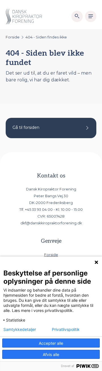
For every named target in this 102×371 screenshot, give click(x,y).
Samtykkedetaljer (19, 329)
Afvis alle (51, 354)
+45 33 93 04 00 (39, 209)
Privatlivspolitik (66, 329)
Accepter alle (51, 343)
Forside (13, 37)
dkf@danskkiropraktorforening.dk (51, 223)
